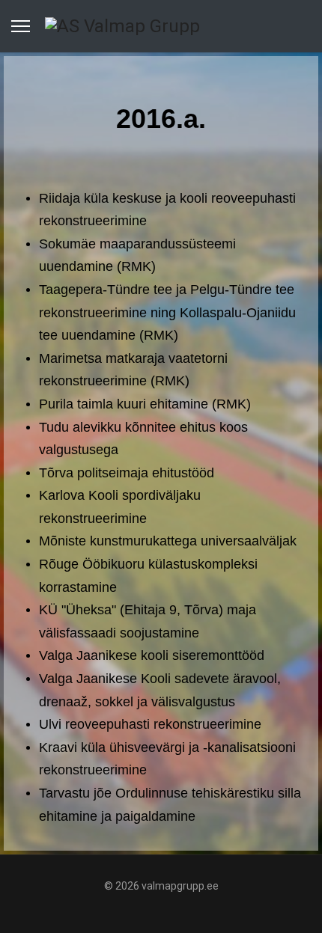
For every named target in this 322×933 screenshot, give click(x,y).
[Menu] (20, 26)
